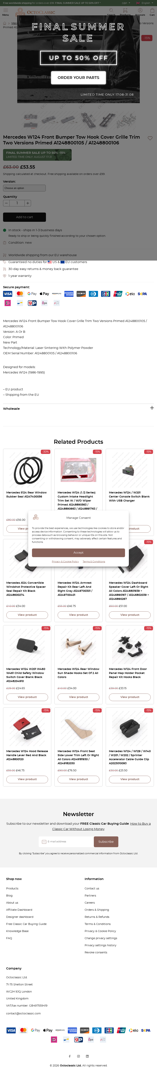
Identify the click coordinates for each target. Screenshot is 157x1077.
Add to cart (24, 217)
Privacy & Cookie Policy (65, 561)
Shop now (14, 879)
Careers (90, 903)
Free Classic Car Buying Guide (26, 924)
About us (12, 903)
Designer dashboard (19, 917)
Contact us (92, 888)
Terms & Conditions (94, 561)
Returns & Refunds (97, 917)
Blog (9, 895)
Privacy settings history (100, 945)
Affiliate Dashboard (19, 910)
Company (13, 968)
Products (12, 888)
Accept (78, 552)
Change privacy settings (101, 938)
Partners (90, 895)
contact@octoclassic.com (23, 1013)
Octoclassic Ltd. (71, 1065)
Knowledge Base (17, 931)
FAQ (9, 938)
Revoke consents (96, 952)
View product (27, 528)
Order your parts (78, 78)
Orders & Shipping (97, 910)
